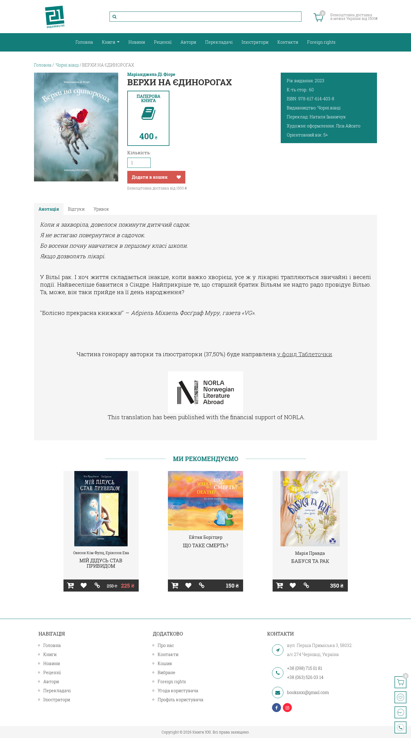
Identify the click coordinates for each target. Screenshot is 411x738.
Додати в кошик (150, 177)
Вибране (166, 672)
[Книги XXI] (55, 17)
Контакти (287, 42)
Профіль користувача (180, 699)
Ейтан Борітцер (205, 537)
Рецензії (163, 42)
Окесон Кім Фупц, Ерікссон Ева (101, 552)
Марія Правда (310, 553)
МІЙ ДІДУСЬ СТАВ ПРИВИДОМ (100, 563)
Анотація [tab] (49, 209)
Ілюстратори (255, 42)
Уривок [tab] (101, 209)
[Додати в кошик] (70, 585)
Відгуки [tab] (76, 209)
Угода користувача (178, 690)
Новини (136, 42)
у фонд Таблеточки (304, 354)
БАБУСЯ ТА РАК (310, 561)
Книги (109, 42)
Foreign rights (321, 42)
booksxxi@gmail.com (308, 692)
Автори (188, 42)
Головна (84, 42)
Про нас (166, 645)
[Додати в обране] (178, 177)
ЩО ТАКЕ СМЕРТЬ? (205, 545)
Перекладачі (219, 42)
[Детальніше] (97, 585)
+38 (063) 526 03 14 (305, 677)
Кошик (165, 663)
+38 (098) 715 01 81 (304, 668)
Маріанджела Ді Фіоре (151, 74)
